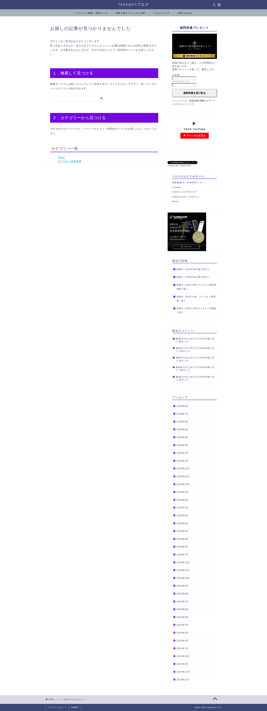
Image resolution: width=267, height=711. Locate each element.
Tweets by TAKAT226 (179, 166)
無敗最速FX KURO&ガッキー (188, 182)
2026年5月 (182, 429)
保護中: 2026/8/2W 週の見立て (192, 269)
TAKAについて (161, 13)
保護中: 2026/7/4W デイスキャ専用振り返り (196, 299)
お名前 (176, 75)
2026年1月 (182, 460)
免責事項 (75, 707)
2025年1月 (182, 554)
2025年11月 (182, 476)
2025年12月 (183, 468)
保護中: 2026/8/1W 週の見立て (192, 277)
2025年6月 (182, 515)
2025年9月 (182, 492)
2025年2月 (182, 546)
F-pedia (176, 187)
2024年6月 (182, 609)
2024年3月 (182, 632)
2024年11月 (182, 570)
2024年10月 (183, 578)
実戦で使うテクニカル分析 (130, 13)
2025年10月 (183, 484)
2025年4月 (182, 531)
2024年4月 (182, 625)
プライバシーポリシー (57, 707)
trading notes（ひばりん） (186, 197)
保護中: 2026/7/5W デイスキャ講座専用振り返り (196, 287)
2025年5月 (182, 523)
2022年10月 (183, 656)
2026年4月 (182, 437)
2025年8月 (182, 500)
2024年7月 (182, 601)
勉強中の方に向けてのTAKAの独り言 (195, 339)
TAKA (61, 157)
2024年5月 (182, 617)
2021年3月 (182, 664)
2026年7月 (182, 414)
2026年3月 (182, 445)
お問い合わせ (184, 13)
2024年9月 (182, 585)
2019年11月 (182, 679)
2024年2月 (182, 640)
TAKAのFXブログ (133, 4)
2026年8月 (182, 406)
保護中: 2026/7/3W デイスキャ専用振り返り (196, 310)
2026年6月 (182, 421)
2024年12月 (183, 562)
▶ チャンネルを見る (194, 135)
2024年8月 (182, 593)
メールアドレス (180, 81)
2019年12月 (183, 672)
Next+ (175, 201)
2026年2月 (182, 453)
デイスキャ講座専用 (69, 161)
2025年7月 (182, 507)
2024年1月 (182, 648)
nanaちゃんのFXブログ (184, 192)
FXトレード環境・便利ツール (91, 13)
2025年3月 (182, 539)
